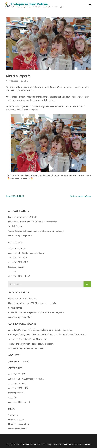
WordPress (86, 444)
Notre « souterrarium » (80, 196)
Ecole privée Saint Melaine (29, 4)
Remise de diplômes (35, 348)
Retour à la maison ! (38, 339)
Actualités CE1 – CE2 (17, 257)
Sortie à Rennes (15, 226)
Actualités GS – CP (16, 248)
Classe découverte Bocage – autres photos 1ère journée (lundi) (36, 231)
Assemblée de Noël (15, 196)
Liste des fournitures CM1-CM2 (22, 217)
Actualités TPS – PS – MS (19, 276)
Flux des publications (17, 419)
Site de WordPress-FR (18, 428)
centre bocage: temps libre (20, 235)
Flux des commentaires (18, 424)
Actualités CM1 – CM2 (18, 262)
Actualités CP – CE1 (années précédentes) (26, 253)
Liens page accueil (16, 267)
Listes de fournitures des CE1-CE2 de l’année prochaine (32, 221)
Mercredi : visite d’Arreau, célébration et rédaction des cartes (45, 330)
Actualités (12, 271)
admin (26, 81)
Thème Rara (66, 444)
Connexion (13, 415)
